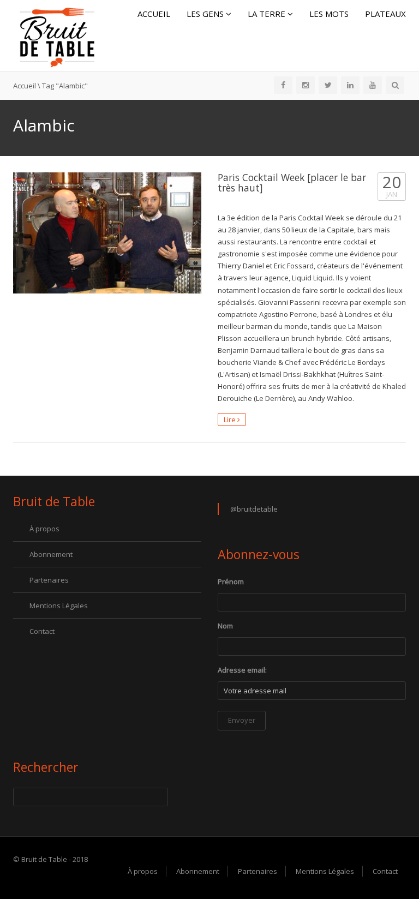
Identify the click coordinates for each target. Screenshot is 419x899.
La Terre (268, 13)
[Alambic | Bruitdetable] (56, 35)
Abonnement (51, 554)
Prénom (231, 581)
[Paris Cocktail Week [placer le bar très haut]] (107, 232)
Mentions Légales (58, 605)
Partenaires (49, 580)
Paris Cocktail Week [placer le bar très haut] (292, 182)
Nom (225, 626)
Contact (42, 631)
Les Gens (206, 13)
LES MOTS (329, 13)
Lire (230, 419)
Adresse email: (242, 670)
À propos (44, 529)
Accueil (153, 13)
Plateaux (385, 13)
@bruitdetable (254, 509)
